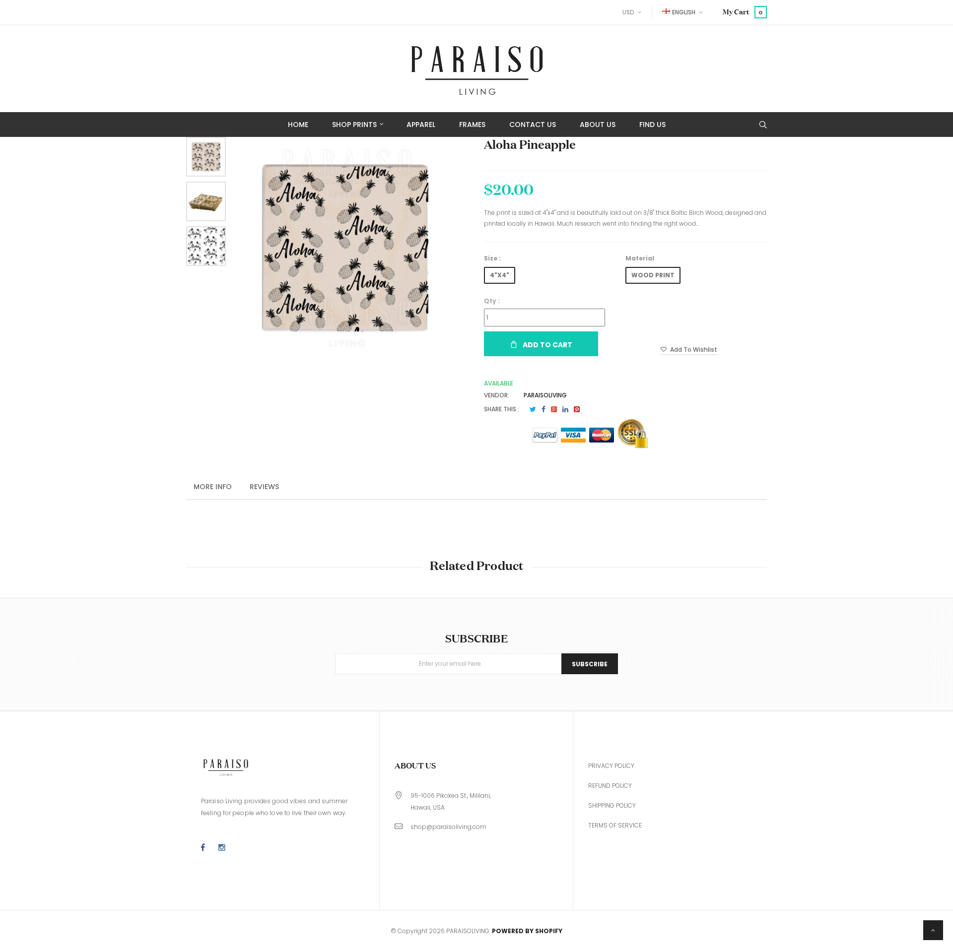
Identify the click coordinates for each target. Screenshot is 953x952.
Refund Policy (610, 785)
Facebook (543, 409)
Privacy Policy (611, 766)
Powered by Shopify (527, 931)
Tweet (533, 409)
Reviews (264, 487)
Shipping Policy (612, 805)
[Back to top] (933, 930)
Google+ (553, 409)
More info (213, 487)
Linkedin (565, 409)
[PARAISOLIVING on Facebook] (202, 848)
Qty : (492, 301)
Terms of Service (615, 825)
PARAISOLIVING (545, 395)
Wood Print (653, 275)
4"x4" (499, 275)
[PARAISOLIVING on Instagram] (222, 848)
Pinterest (576, 409)
